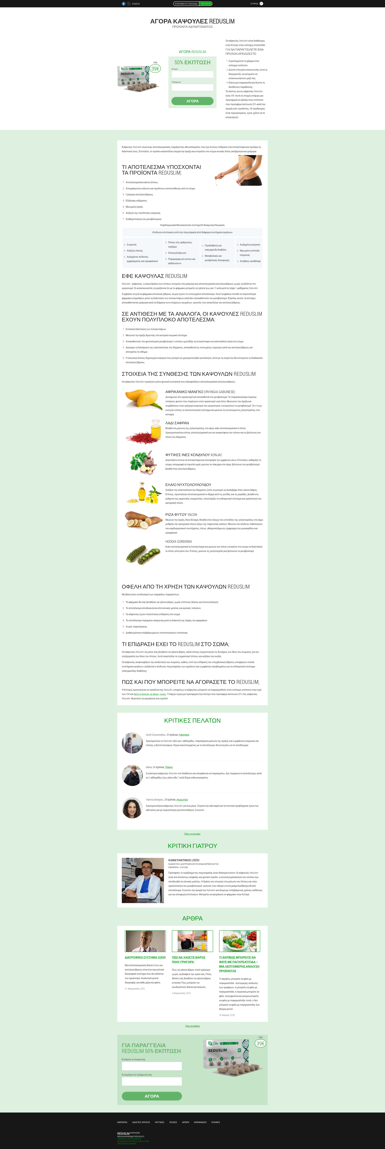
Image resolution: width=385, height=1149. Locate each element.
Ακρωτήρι (182, 799)
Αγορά (192, 101)
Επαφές (215, 1122)
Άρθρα (185, 1122)
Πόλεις (173, 1122)
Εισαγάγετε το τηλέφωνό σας (137, 1074)
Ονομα (174, 69)
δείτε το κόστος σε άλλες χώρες (150, 694)
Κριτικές (159, 1122)
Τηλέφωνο (176, 82)
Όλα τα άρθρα (192, 1026)
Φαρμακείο (200, 1122)
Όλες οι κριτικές (192, 833)
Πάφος (169, 767)
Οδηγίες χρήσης (141, 1122)
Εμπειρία (122, 1122)
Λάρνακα (184, 734)
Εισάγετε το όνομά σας (133, 1059)
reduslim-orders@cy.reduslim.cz (130, 1136)
